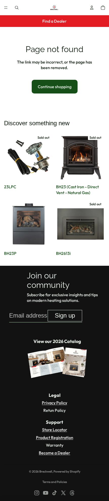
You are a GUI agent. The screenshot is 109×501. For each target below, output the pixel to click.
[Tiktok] (54, 493)
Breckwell (45, 471)
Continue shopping (54, 86)
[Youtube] (46, 493)
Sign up (65, 315)
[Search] (16, 7)
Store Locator (54, 429)
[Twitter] (63, 493)
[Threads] (72, 493)
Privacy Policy (54, 402)
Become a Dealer (54, 452)
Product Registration (54, 437)
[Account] (91, 7)
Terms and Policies (54, 482)
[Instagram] (37, 493)
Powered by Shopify (66, 471)
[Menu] (6, 7)
